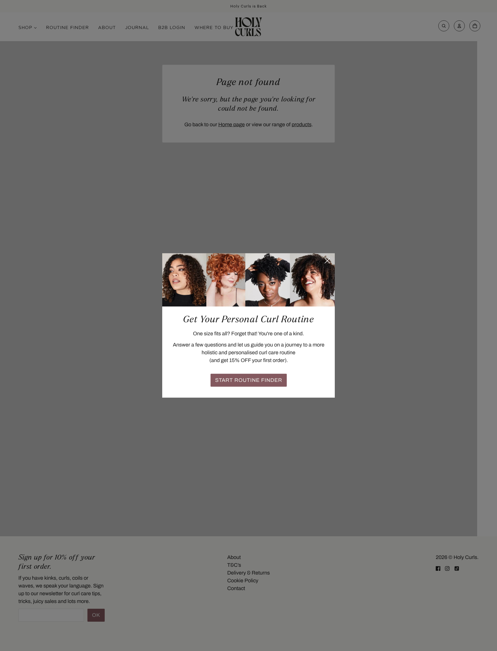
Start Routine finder (248, 380)
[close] (327, 261)
